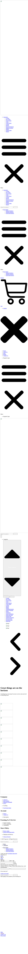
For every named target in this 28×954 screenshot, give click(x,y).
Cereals (7, 118)
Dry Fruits (8, 119)
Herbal (7, 125)
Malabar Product (9, 128)
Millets (7, 129)
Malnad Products (9, 210)
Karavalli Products (10, 213)
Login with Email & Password (18, 868)
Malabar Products (10, 212)
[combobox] (12, 860)
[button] (14, 160)
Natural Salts (8, 130)
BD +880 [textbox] (12, 860)
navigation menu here (12, 853)
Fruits (7, 122)
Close (2, 856)
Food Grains (8, 120)
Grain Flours (8, 123)
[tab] (6, 597)
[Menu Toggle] (1, 536)
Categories (5, 117)
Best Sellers (5, 209)
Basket (7, 131)
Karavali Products (10, 126)
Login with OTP (5, 868)
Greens (7, 124)
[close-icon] (14, 348)
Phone (2, 859)
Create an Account (4, 873)
